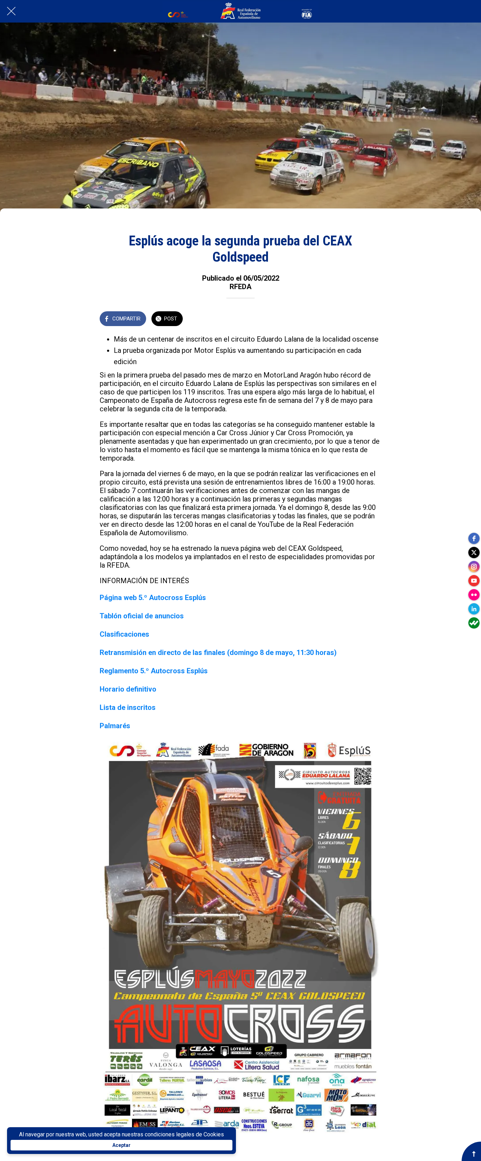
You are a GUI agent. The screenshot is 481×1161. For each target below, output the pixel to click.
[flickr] (474, 594)
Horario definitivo (128, 689)
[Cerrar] (11, 11)
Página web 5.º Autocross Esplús (153, 597)
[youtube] (474, 580)
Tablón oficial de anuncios (142, 616)
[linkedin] (474, 608)
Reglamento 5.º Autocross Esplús (154, 671)
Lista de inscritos (128, 707)
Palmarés (115, 726)
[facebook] (474, 538)
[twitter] (474, 552)
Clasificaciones (124, 634)
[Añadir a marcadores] (372, 319)
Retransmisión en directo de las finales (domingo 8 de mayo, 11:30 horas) (218, 652)
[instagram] (474, 566)
